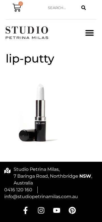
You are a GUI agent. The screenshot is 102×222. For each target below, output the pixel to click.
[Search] (83, 8)
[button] (89, 33)
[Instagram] (41, 210)
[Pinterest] (72, 210)
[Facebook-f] (25, 210)
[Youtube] (56, 210)
